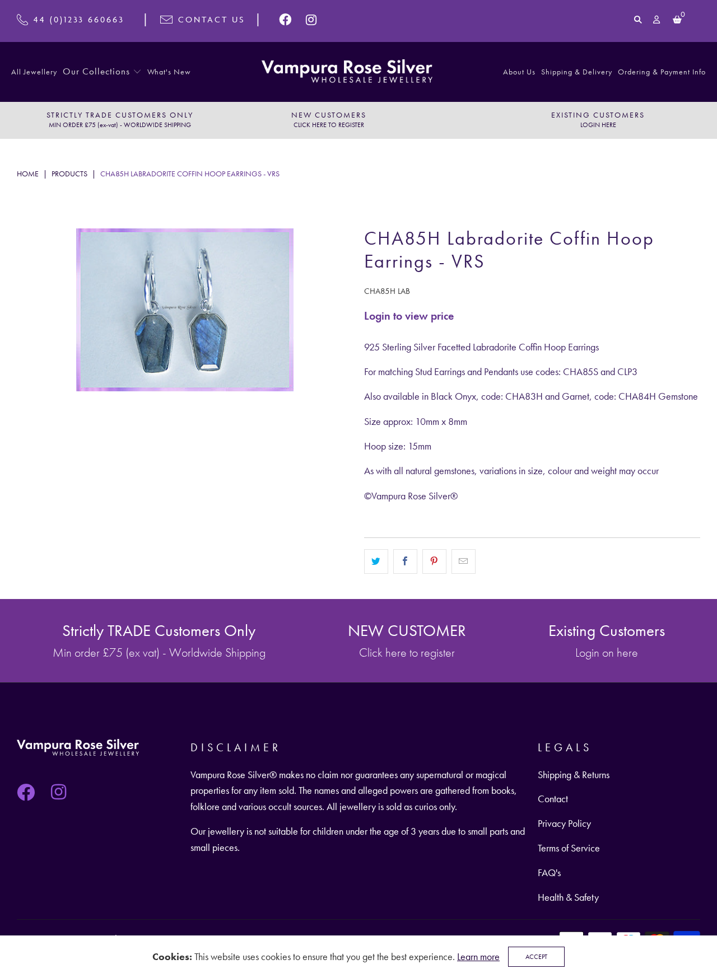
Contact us (211, 19)
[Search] (638, 20)
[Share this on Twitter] (376, 561)
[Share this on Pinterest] (434, 561)
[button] (102, 72)
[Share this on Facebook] (405, 561)
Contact (553, 798)
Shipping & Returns (573, 774)
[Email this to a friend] (463, 561)
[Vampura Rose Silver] (347, 72)
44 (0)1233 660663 (79, 19)
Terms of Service (569, 847)
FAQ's (549, 872)
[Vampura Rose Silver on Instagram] (311, 19)
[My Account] (657, 20)
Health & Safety (568, 897)
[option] (119, 120)
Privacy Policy (564, 823)
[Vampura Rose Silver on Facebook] (286, 19)
